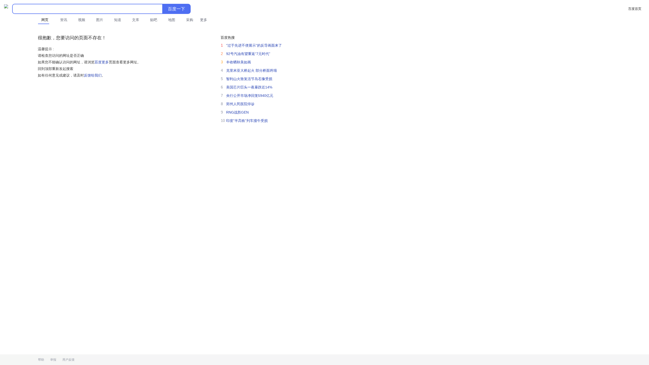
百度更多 (102, 62)
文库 (135, 20)
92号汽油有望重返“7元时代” (248, 54)
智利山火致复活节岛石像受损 (249, 79)
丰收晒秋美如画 (238, 62)
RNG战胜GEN (237, 112)
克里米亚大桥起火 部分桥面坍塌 (251, 70)
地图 (171, 20)
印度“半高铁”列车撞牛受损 (247, 121)
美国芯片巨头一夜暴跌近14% (249, 87)
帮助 (41, 359)
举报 (53, 359)
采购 (189, 20)
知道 (117, 20)
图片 (99, 20)
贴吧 (153, 20)
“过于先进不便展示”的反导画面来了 (254, 45)
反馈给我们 (93, 75)
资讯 (63, 20)
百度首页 (634, 9)
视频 (81, 20)
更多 (203, 20)
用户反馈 (68, 359)
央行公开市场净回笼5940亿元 (249, 96)
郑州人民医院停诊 (240, 104)
